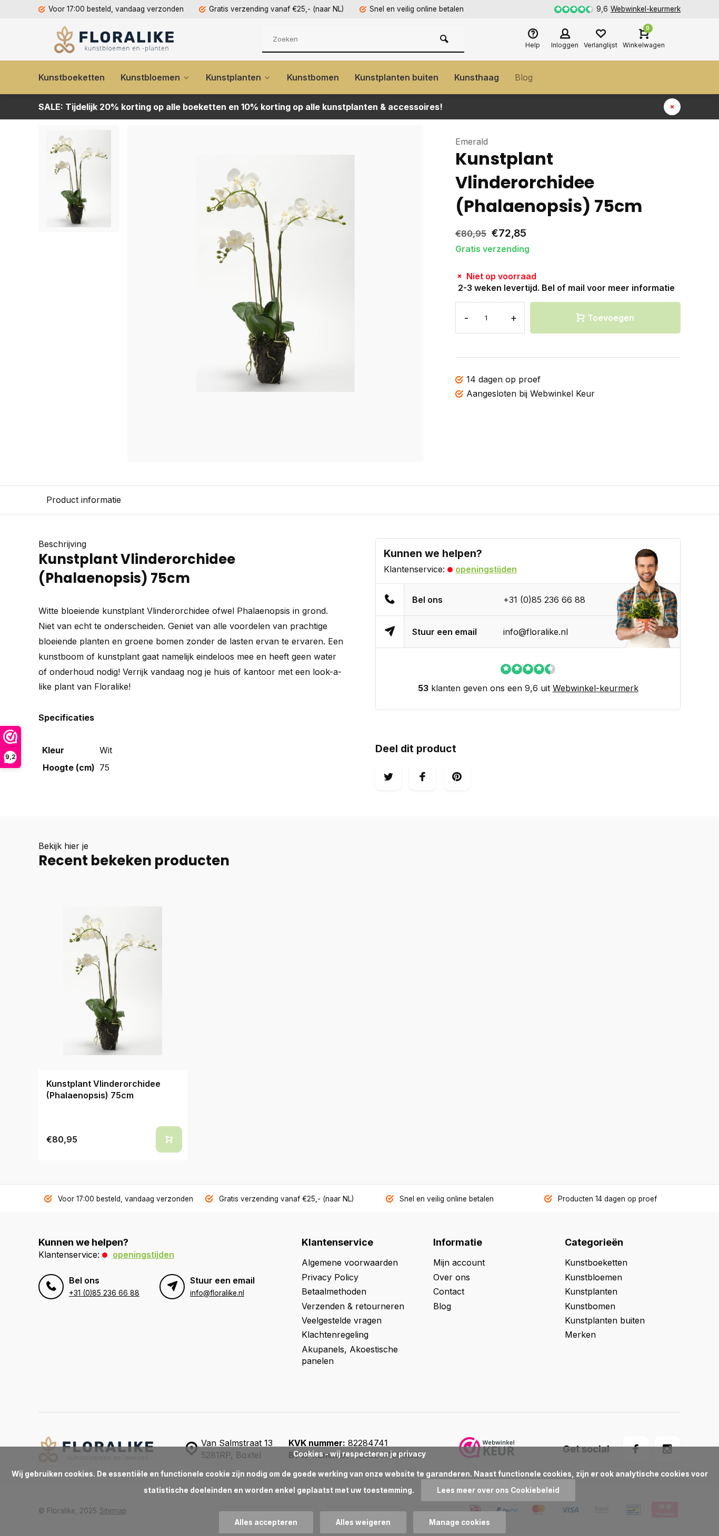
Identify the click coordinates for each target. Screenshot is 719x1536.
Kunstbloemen (150, 77)
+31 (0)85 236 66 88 (544, 599)
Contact (448, 1291)
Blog (524, 77)
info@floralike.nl (535, 631)
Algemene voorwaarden (350, 1262)
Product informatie (83, 499)
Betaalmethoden (334, 1291)
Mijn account (459, 1262)
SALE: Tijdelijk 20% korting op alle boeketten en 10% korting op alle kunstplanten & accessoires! (240, 107)
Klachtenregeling (335, 1334)
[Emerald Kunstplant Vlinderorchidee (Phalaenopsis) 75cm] (112, 981)
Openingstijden (486, 569)
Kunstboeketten (71, 77)
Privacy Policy (330, 1277)
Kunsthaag (476, 77)
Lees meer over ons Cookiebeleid (498, 1490)
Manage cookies (459, 1522)
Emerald (471, 141)
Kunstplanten (233, 77)
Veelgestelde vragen (342, 1320)
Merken (580, 1334)
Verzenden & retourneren (353, 1306)
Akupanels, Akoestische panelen (350, 1355)
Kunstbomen (313, 77)
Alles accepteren (266, 1522)
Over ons (451, 1277)
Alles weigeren (363, 1522)
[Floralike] (117, 39)
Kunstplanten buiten (396, 77)
